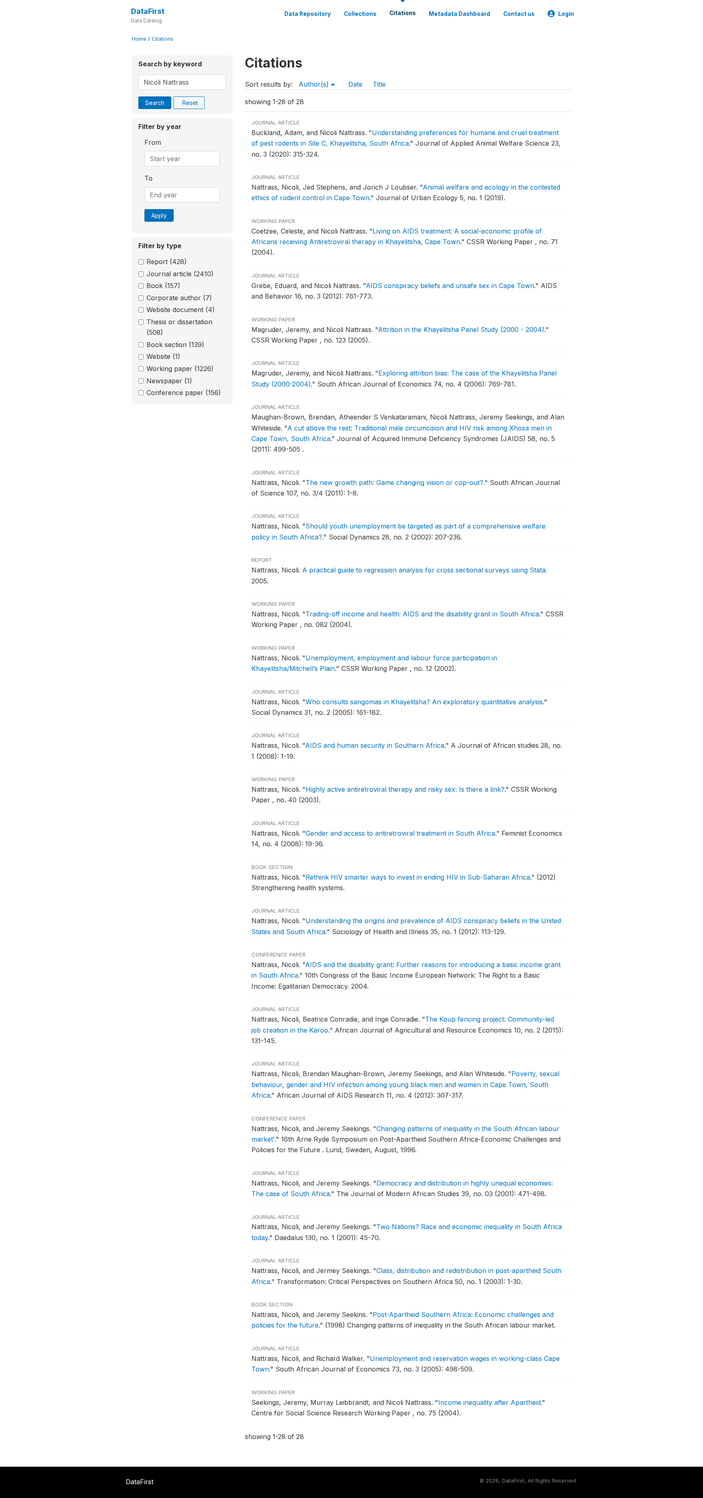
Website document (180, 310)
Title (379, 84)
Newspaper (169, 381)
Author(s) (315, 84)
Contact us (519, 14)
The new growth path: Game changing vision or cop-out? (394, 482)
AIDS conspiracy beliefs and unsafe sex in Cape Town (450, 286)
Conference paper (183, 393)
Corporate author (179, 298)
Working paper (180, 369)
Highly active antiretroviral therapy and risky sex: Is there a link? (405, 789)
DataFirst (147, 11)
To (148, 178)
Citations (402, 13)
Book (163, 286)
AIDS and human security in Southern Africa (374, 745)
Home (139, 39)
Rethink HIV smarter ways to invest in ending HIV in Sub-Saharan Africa (418, 877)
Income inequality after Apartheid (489, 1402)
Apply (159, 215)
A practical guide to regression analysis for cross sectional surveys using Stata (424, 570)
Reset (190, 102)
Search (154, 102)
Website (163, 356)
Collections (360, 14)
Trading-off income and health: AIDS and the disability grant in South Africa (422, 614)
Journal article (180, 274)
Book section (175, 345)
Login (566, 14)
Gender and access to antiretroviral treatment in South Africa (400, 833)
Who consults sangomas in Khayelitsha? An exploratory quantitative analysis (424, 702)
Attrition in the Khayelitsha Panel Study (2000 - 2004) (461, 329)
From (152, 142)
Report (166, 262)
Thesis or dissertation (179, 327)
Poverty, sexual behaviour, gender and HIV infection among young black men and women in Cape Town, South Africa (405, 1084)
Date (355, 84)
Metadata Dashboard (459, 14)
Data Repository (307, 14)
